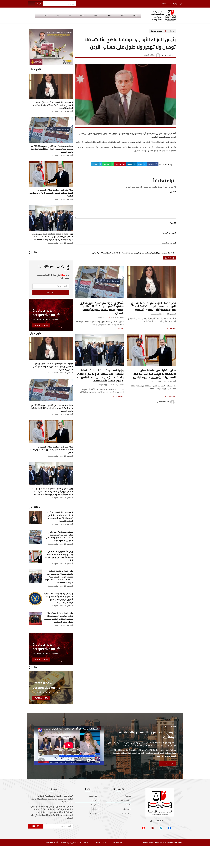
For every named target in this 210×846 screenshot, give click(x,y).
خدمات (46, 15)
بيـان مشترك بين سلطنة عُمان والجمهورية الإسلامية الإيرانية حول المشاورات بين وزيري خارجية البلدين (154, 374)
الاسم (173, 223)
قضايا (82, 15)
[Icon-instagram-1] (152, 828)
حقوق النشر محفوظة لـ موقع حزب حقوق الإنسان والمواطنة (162, 842)
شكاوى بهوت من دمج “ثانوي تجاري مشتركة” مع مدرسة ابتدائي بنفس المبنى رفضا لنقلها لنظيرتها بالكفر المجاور (102, 308)
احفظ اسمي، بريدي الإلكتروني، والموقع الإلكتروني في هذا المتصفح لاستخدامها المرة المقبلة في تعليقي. (133, 253)
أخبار (122, 15)
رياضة (69, 15)
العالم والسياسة (156, 31)
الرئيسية (135, 15)
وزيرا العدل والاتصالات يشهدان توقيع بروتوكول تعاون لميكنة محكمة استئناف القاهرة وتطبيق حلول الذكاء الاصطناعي (58, 617)
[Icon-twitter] (161, 828)
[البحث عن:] (59, 3)
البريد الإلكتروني (169, 233)
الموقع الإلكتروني (169, 243)
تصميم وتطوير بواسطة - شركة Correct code (60, 842)
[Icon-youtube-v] (143, 828)
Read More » (170, 329)
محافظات (96, 15)
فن (58, 15)
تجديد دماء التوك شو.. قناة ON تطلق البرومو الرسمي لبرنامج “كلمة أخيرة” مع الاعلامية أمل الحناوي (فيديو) (153, 306)
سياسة (110, 15)
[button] (152, 164)
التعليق (172, 191)
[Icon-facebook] (169, 828)
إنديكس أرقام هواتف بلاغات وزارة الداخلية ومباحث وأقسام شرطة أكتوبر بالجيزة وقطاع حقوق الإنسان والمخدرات (58, 598)
